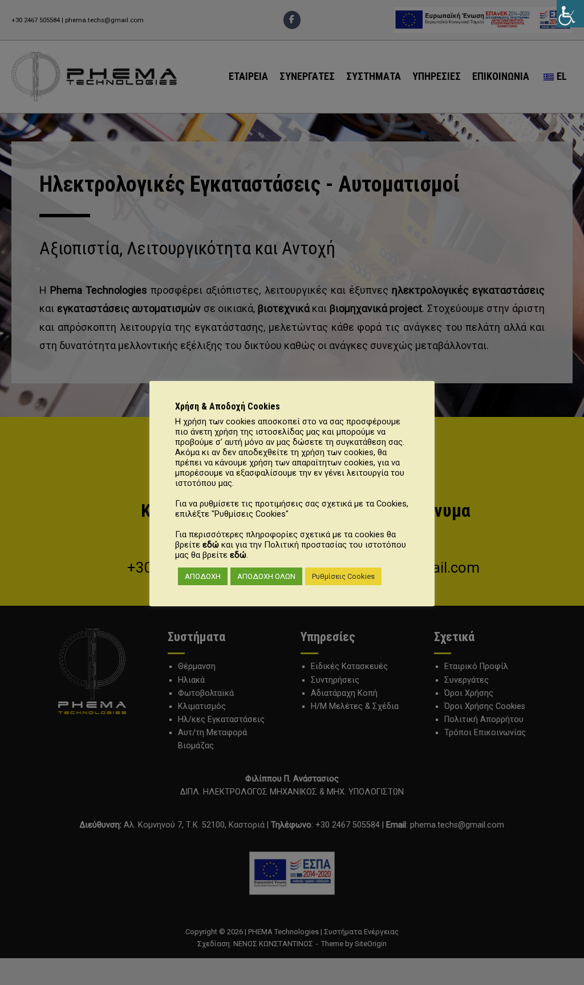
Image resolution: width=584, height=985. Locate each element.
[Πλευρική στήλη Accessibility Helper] (570, 13)
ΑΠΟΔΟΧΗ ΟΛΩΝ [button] (266, 576)
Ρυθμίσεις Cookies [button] (343, 576)
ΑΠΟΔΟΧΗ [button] (203, 576)
